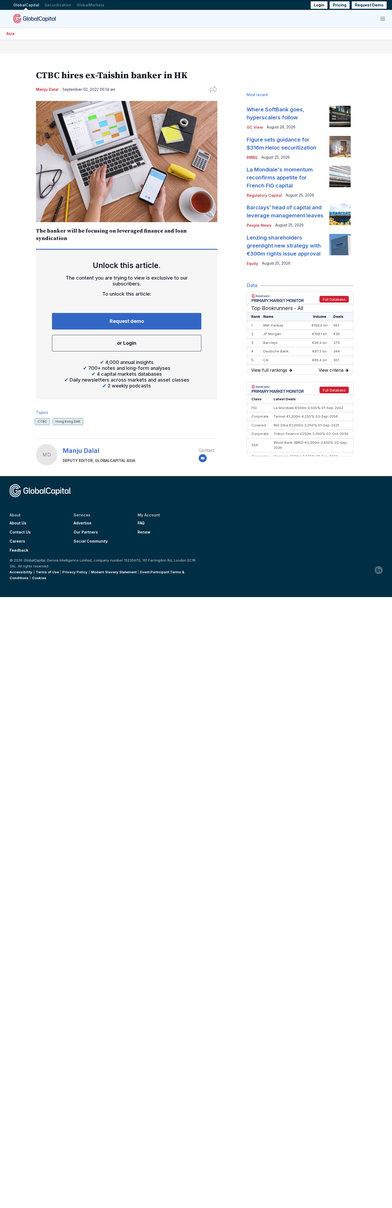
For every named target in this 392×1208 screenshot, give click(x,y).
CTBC (42, 421)
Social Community (91, 541)
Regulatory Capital (264, 195)
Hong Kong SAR (67, 421)
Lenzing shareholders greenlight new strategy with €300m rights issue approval (284, 245)
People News (259, 225)
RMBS (252, 157)
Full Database (334, 299)
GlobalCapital (26, 5)
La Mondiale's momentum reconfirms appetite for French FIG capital (280, 177)
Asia (10, 33)
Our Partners (86, 532)
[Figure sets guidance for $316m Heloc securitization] (340, 146)
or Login (126, 343)
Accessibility (21, 572)
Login (319, 5)
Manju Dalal (81, 450)
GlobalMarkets (90, 5)
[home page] (34, 18)
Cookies (39, 578)
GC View (255, 127)
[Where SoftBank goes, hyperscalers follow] (340, 116)
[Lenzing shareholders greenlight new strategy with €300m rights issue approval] (340, 244)
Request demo (127, 321)
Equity (252, 263)
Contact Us (20, 532)
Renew (144, 532)
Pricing (339, 5)
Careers (17, 541)
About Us (18, 523)
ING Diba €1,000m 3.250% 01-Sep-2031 (306, 425)
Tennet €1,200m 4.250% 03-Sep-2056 (306, 416)
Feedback (19, 550)
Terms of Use (47, 572)
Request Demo (369, 5)
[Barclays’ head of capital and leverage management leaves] (340, 214)
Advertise (82, 523)
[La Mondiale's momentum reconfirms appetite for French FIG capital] (340, 176)
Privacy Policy (74, 572)
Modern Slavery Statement (114, 572)
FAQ (141, 523)
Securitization (58, 5)
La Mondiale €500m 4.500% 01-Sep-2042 (308, 408)
